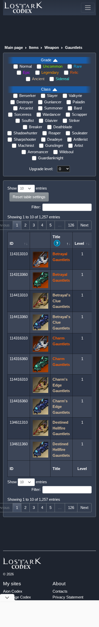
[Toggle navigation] (88, 7)
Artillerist (80, 139)
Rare (78, 66)
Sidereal (62, 79)
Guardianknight (50, 158)
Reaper (54, 133)
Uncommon (52, 66)
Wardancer (52, 114)
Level (79, 243)
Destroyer (24, 102)
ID (11, 243)
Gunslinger (54, 145)
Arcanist (26, 108)
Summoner (53, 108)
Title (56, 240)
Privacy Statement (68, 597)
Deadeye (54, 139)
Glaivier (51, 120)
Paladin (79, 102)
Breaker (35, 127)
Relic (74, 72)
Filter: (36, 207)
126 (71, 225)
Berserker (27, 95)
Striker (74, 120)
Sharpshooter (25, 139)
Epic (26, 72)
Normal (26, 66)
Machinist (26, 145)
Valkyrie (75, 95)
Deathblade (62, 127)
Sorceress (22, 114)
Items (34, 47)
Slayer (52, 95)
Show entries (27, 188)
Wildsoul (66, 152)
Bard (78, 108)
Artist (78, 145)
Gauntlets (73, 47)
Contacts (60, 591)
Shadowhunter (25, 133)
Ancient (38, 79)
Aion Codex (12, 591)
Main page (14, 47)
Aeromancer (38, 152)
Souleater (80, 133)
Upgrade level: (41, 169)
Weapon (51, 47)
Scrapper (79, 114)
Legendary (50, 72)
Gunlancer (52, 102)
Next (84, 225)
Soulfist (28, 120)
